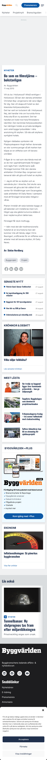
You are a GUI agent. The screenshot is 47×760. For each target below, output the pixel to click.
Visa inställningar (23, 754)
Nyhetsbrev (7, 687)
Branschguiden (34, 12)
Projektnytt (18, 12)
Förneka (23, 746)
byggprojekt (11, 260)
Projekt (24, 260)
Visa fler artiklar (10, 565)
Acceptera (24, 739)
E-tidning (6, 692)
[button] (43, 710)
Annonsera (7, 702)
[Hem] (8, 5)
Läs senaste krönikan (13, 369)
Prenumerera (8, 697)
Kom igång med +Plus (23, 516)
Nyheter (6, 12)
